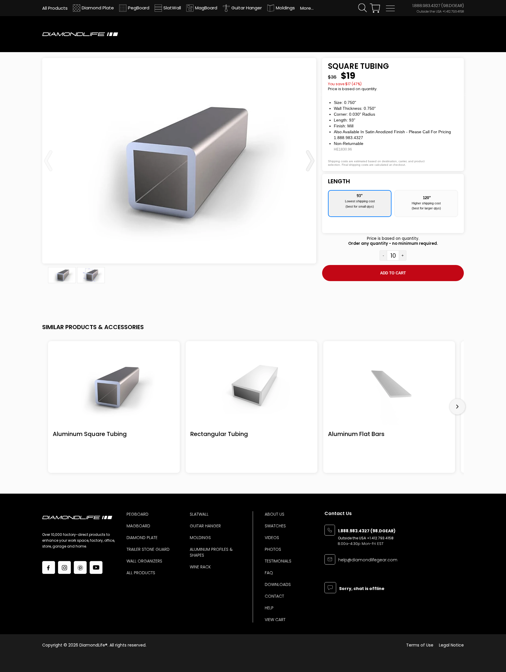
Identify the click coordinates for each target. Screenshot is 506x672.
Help (269, 608)
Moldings (200, 538)
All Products (140, 573)
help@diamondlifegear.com (367, 560)
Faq (269, 573)
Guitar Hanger (205, 526)
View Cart (275, 620)
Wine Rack (200, 567)
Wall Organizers (144, 561)
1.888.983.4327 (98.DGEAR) (438, 5)
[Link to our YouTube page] (96, 567)
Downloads (278, 584)
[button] (390, 8)
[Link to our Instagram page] (64, 567)
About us (274, 514)
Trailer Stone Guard (148, 549)
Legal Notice (451, 645)
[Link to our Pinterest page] (80, 567)
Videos (272, 538)
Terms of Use (419, 645)
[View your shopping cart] (375, 8)
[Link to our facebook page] (48, 567)
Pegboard (137, 514)
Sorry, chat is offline (361, 588)
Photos (273, 549)
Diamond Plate (142, 538)
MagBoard (138, 526)
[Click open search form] (362, 8)
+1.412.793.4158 (453, 11)
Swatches (275, 526)
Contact (274, 596)
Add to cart (393, 273)
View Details (114, 387)
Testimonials (278, 561)
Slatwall (199, 514)
